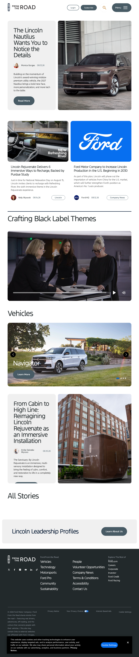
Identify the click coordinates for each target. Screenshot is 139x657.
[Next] (126, 354)
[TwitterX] (9, 569)
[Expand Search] (104, 7)
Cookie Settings (109, 645)
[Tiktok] (36, 569)
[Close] (128, 645)
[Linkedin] (31, 569)
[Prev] (13, 354)
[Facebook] (14, 569)
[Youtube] (25, 569)
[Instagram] (20, 569)
